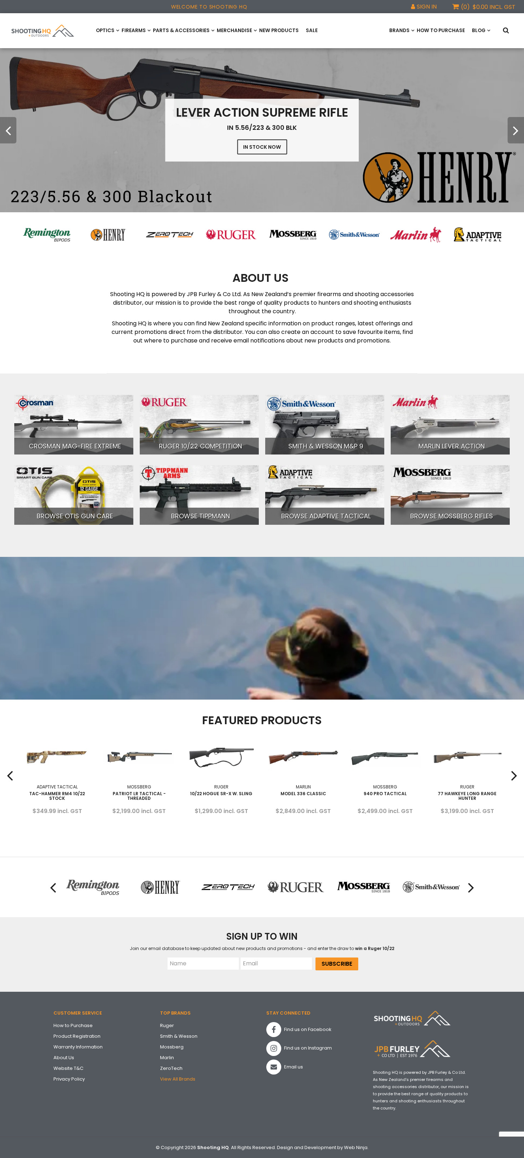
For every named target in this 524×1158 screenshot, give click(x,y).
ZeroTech (171, 1068)
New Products (279, 30)
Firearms (134, 30)
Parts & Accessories (181, 30)
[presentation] (8, 130)
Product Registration (77, 1036)
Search (507, 31)
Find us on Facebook (307, 1029)
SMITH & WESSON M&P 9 (325, 446)
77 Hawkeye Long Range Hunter (384, 796)
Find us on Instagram (307, 1048)
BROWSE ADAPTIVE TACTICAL (326, 516)
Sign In (427, 7)
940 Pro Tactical (302, 794)
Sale (312, 30)
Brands (399, 30)
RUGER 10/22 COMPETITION (200, 446)
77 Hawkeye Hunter (466, 794)
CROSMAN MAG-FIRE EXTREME (75, 446)
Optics (105, 30)
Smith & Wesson (178, 1036)
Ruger (167, 1025)
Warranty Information (78, 1046)
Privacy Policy (69, 1079)
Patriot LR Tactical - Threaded (56, 796)
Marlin (167, 1057)
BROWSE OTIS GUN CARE (75, 516)
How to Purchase (441, 30)
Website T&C (68, 1068)
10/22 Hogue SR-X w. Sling (139, 794)
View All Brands (177, 1079)
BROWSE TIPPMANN (200, 516)
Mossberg (172, 1046)
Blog (479, 30)
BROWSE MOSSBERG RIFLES (451, 516)
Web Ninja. (356, 1147)
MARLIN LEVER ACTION (451, 446)
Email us (293, 1066)
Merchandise (234, 30)
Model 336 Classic (221, 794)
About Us (63, 1057)
